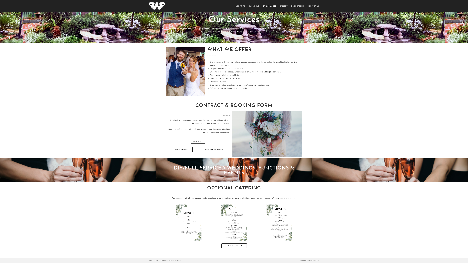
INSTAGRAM (314, 260)
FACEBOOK (304, 260)
